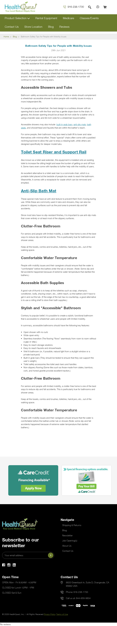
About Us (66, 545)
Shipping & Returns (71, 525)
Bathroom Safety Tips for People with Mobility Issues (58, 45)
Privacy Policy (50, 614)
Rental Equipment (46, 18)
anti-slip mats (79, 124)
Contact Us (12, 26)
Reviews (64, 26)
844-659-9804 (83, 598)
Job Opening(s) (69, 540)
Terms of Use (62, 614)
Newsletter (67, 535)
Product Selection (16, 18)
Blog (51, 26)
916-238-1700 (76, 6)
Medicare (68, 18)
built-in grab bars (64, 124)
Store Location (33, 26)
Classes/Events (89, 18)
